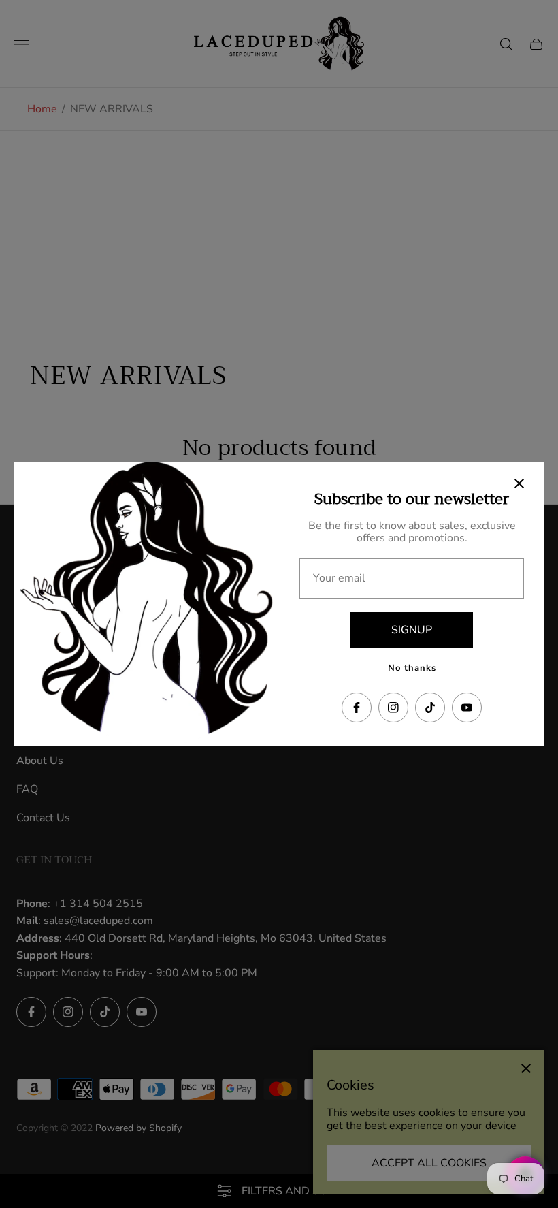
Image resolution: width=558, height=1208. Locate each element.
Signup (411, 629)
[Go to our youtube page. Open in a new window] (467, 707)
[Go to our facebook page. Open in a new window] (357, 707)
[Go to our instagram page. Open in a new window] (393, 707)
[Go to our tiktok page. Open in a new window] (430, 707)
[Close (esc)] (519, 483)
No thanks (412, 668)
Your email (339, 578)
